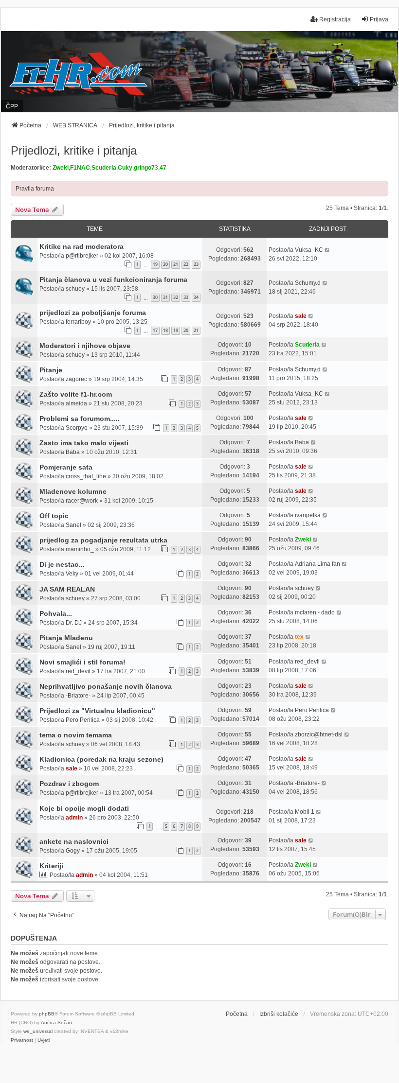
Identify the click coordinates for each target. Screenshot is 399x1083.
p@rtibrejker (82, 255)
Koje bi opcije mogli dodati (84, 808)
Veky (72, 573)
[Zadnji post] (328, 249)
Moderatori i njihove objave (84, 345)
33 (185, 297)
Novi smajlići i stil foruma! (82, 662)
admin (74, 817)
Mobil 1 (304, 811)
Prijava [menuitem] (379, 19)
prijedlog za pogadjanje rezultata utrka (103, 540)
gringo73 (146, 167)
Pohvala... (55, 613)
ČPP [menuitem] (12, 106)
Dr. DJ (74, 622)
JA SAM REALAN (67, 589)
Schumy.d (308, 282)
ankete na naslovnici (74, 841)
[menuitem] (22, 1040)
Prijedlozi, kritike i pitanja (74, 150)
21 (175, 264)
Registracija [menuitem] (335, 19)
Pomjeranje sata (65, 467)
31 (165, 297)
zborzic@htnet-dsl (319, 734)
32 (175, 297)
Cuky (125, 167)
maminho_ (80, 549)
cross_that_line (86, 476)
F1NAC (80, 167)
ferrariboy (78, 321)
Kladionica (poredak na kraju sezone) (101, 759)
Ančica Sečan (56, 1022)
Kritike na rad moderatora (81, 246)
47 (163, 167)
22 (185, 264)
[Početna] (199, 71)
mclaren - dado (315, 612)
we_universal (38, 1031)
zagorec (76, 379)
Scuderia (103, 167)
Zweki (61, 167)
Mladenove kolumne (73, 491)
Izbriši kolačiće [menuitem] (278, 1014)
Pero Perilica (83, 719)
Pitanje (50, 370)
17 (155, 330)
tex (299, 636)
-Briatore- (78, 695)
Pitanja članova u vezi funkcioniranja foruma (113, 279)
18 (165, 330)
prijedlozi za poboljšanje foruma (92, 312)
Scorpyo (77, 427)
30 (155, 297)
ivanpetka (308, 515)
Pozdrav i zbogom (69, 783)
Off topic (54, 516)
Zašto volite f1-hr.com (75, 394)
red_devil (78, 671)
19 (155, 264)
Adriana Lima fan (317, 563)
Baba (73, 452)
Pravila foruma (35, 188)
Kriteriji (51, 866)
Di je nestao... (62, 564)
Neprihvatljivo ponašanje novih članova (105, 686)
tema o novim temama (75, 735)
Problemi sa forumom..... (79, 418)
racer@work (82, 500)
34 (196, 297)
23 (196, 264)
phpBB (46, 1013)
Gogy (73, 850)
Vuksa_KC (309, 249)
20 (165, 264)
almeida (76, 403)
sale (301, 316)
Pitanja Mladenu (66, 638)
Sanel (73, 525)
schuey (75, 288)
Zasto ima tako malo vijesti (83, 443)
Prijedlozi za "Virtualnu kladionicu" (97, 711)
